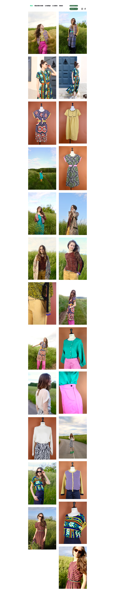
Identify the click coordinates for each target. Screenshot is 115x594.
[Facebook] (85, 9)
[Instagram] (82, 9)
